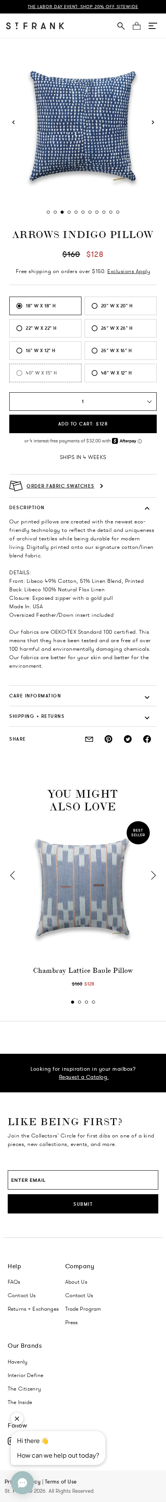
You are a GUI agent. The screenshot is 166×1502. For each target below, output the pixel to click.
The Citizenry (24, 1388)
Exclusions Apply (128, 271)
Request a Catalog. (84, 1076)
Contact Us (22, 1295)
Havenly (17, 1361)
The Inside (20, 1402)
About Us (76, 1281)
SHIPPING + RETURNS (36, 716)
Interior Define (25, 1375)
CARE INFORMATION (35, 696)
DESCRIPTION (27, 507)
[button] (153, 26)
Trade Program (83, 1308)
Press (71, 1322)
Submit (83, 1204)
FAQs (14, 1281)
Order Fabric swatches (61, 486)
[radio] (45, 306)
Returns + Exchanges (33, 1308)
